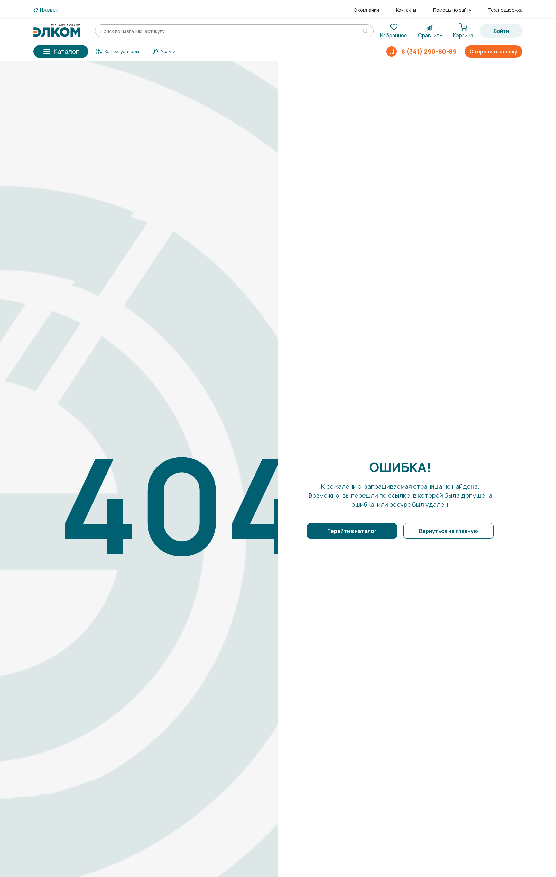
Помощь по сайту (452, 10)
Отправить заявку (493, 51)
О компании (366, 10)
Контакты (406, 10)
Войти (501, 30)
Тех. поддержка (505, 10)
